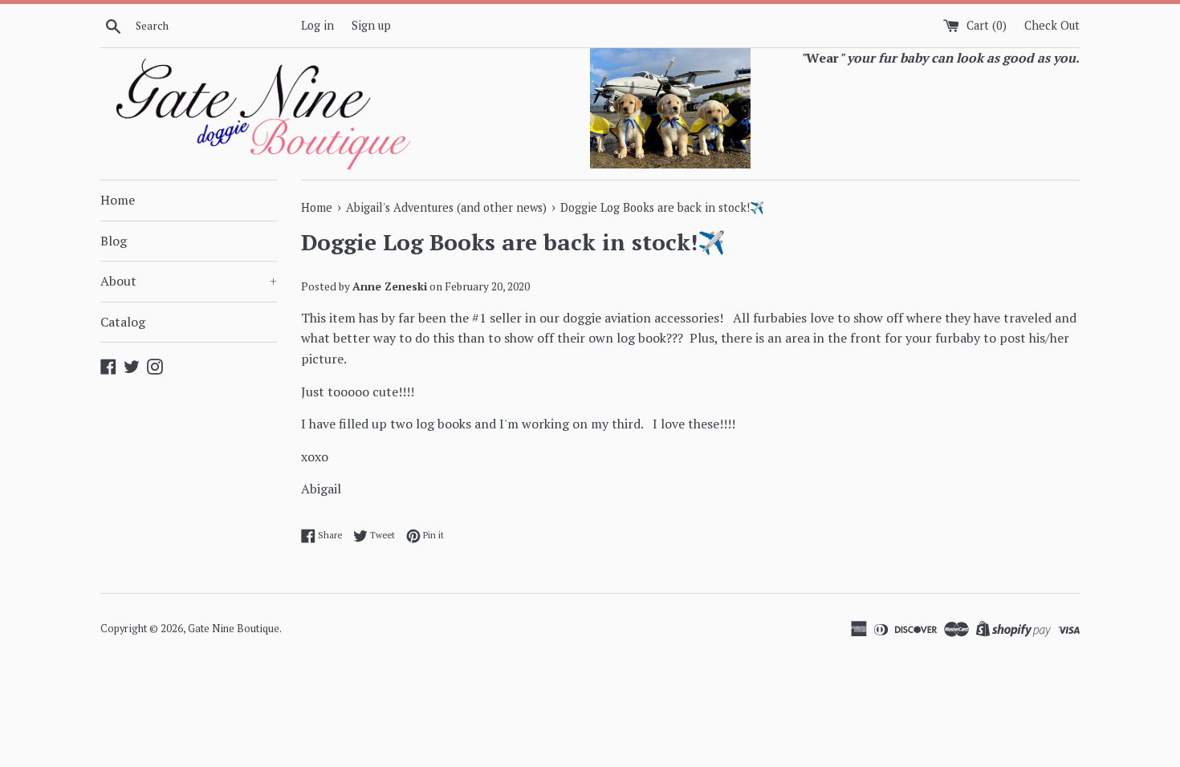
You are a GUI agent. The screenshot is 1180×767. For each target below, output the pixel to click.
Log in (317, 25)
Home (117, 200)
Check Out (1052, 25)
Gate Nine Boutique (233, 628)
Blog (113, 241)
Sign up (371, 25)
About (188, 281)
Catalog (122, 322)
